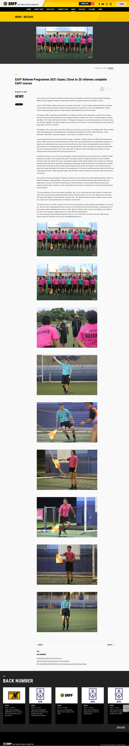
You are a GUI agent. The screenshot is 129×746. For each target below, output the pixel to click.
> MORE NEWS (120, 727)
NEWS (73, 9)
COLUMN (92, 9)
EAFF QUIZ (50, 9)
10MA (100, 9)
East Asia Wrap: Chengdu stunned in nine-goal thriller (53, 661)
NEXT (41, 645)
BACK (110, 645)
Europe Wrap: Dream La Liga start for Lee (49, 658)
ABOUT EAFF (38, 9)
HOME (29, 9)
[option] (12, 705)
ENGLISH (110, 68)
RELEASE (82, 9)
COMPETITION (63, 9)
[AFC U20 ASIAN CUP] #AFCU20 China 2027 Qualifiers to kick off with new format (62, 664)
